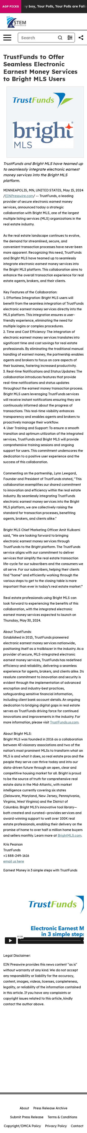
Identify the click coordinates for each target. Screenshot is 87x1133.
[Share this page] (81, 38)
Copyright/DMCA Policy (22, 1126)
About (24, 1108)
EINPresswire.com (19, 196)
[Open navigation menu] (7, 38)
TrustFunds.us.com (64, 722)
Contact (77, 1126)
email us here (13, 861)
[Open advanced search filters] (70, 37)
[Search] (60, 37)
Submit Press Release (27, 1117)
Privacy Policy (56, 1126)
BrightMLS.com (69, 835)
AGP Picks (10, 6)
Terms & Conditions (62, 1117)
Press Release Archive (50, 1108)
